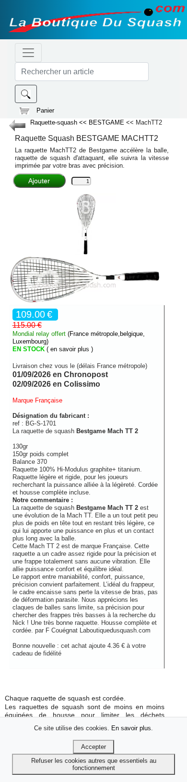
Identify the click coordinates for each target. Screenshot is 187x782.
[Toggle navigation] (28, 52)
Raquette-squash (54, 122)
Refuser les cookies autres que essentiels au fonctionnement (93, 764)
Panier (45, 110)
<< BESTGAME (102, 122)
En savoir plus (131, 728)
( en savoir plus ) (70, 349)
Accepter (93, 746)
